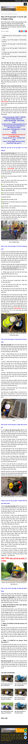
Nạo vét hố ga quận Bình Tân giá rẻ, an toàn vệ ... (6, 698)
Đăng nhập (18, 1)
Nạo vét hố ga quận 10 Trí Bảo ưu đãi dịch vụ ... (7, 684)
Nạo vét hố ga (14, 13)
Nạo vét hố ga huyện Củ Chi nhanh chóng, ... (20, 712)
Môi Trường (8, 13)
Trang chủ (3, 13)
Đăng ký (25, 1)
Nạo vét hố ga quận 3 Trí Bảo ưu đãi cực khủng (20, 698)
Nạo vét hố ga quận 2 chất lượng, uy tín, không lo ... (7, 712)
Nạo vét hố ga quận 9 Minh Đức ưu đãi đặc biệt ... (21, 684)
